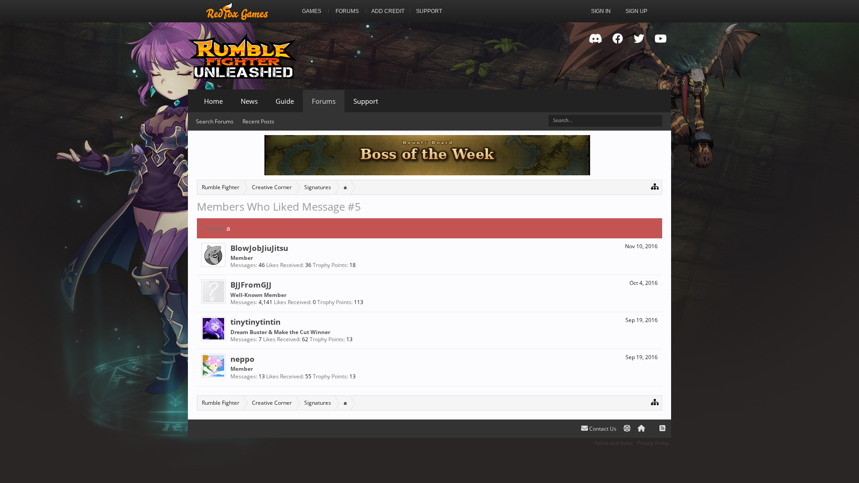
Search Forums (215, 121)
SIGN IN (601, 11)
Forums (324, 101)
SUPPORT (429, 11)
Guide (285, 101)
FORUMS (347, 11)
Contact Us (602, 428)
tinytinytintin (255, 321)
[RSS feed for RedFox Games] (662, 429)
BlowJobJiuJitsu (259, 247)
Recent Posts (258, 121)
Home (213, 101)
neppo (242, 358)
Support (365, 101)
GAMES (311, 11)
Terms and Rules (614, 443)
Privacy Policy (653, 443)
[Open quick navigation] (655, 186)
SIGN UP (636, 11)
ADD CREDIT (387, 11)
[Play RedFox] (237, 11)
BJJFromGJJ (251, 284)
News (249, 101)
